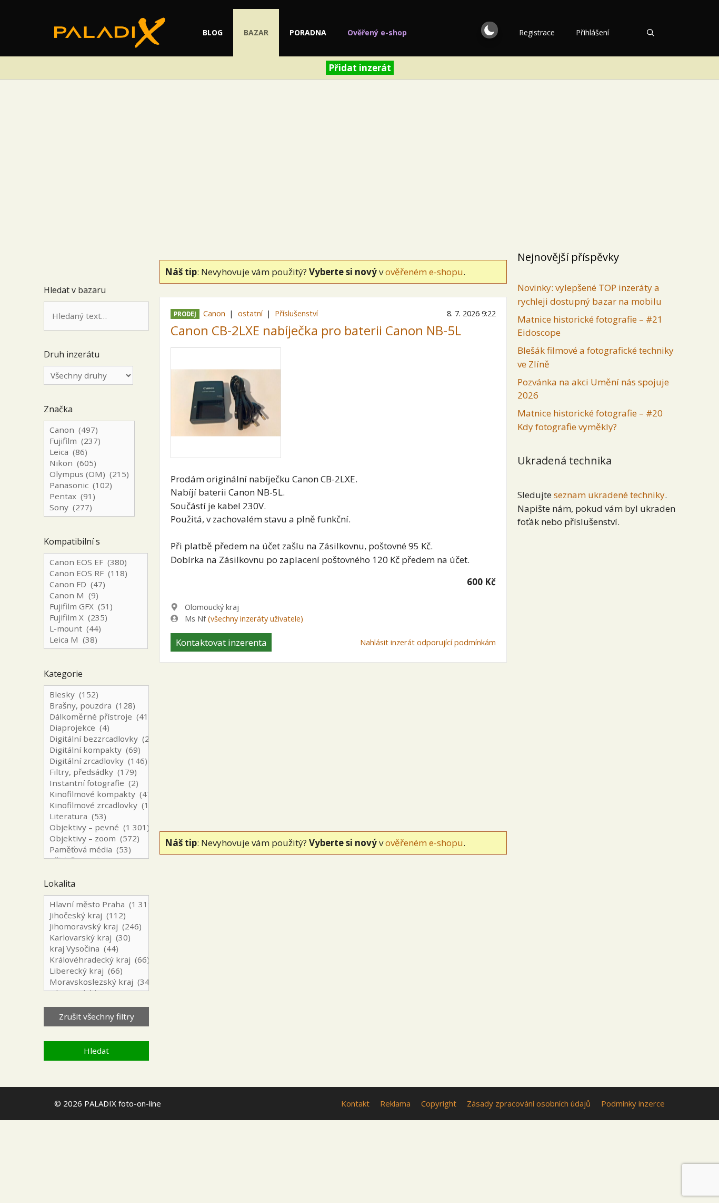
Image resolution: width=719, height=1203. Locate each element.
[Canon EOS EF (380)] (95, 562)
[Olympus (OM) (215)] (89, 474)
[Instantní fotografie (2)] (96, 783)
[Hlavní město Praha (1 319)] (96, 904)
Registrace (537, 32)
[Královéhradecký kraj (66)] (96, 959)
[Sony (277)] (89, 507)
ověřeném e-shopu (424, 272)
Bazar (256, 32)
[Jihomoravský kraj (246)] (96, 926)
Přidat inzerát (359, 68)
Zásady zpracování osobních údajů (529, 1103)
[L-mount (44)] (95, 628)
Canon (214, 313)
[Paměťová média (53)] (96, 849)
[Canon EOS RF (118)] (95, 573)
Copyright (438, 1103)
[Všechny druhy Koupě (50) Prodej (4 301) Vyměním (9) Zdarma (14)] (88, 375)
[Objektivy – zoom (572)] (96, 838)
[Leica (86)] (89, 452)
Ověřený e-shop (377, 32)
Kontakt (355, 1103)
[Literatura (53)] (96, 816)
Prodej (185, 314)
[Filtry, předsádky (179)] (96, 772)
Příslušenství (296, 313)
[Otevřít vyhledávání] (650, 32)
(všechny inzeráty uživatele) (255, 619)
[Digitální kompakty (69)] (96, 749)
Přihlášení (592, 32)
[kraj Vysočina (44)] (96, 948)
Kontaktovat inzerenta (221, 642)
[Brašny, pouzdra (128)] (96, 705)
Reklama (395, 1103)
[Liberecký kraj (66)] (96, 970)
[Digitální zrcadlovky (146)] (96, 761)
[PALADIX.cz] (109, 32)
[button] (489, 30)
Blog (213, 32)
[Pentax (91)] (89, 496)
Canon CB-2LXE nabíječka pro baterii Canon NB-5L (316, 330)
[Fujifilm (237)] (89, 441)
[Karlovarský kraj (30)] (96, 937)
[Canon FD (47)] (95, 584)
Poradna (307, 32)
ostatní (250, 313)
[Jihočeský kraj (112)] (96, 915)
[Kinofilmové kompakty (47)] (96, 794)
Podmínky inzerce (633, 1103)
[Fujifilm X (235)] (95, 617)
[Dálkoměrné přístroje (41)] (96, 716)
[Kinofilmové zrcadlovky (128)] (96, 805)
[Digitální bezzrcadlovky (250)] (96, 738)
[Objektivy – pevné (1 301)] (96, 827)
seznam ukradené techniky (609, 495)
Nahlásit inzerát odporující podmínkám (428, 642)
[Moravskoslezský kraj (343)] (96, 981)
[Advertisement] (359, 166)
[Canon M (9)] (95, 595)
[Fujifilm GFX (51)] (95, 606)
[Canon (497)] (89, 429)
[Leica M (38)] (95, 639)
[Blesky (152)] (96, 694)
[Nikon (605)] (89, 463)
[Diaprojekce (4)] (96, 727)
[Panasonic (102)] (89, 485)
